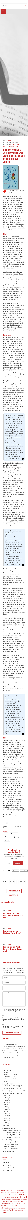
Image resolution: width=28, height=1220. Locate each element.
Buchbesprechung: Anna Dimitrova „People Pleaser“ (12, 932)
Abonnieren (18, 863)
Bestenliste (6, 1084)
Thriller (19, 1208)
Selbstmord (13, 1208)
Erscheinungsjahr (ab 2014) (11, 1093)
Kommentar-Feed (8, 1168)
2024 (6, 1118)
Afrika (9, 1191)
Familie (21, 1194)
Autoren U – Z (9, 1081)
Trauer (2, 1210)
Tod (23, 1208)
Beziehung (20, 1191)
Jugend (20, 1199)
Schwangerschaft (22, 1206)
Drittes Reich (20, 1192)
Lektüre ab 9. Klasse (11, 1137)
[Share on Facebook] (14, 882)
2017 (6, 1102)
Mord (8, 1203)
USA (5, 1210)
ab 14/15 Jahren (10, 1146)
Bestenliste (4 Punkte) (12, 1086)
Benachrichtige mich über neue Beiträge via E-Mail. (12, 1027)
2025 (6, 1120)
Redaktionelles (7, 1151)
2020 (6, 1109)
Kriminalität (17, 1201)
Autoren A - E (6, 146)
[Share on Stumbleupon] (17, 882)
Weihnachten (20, 1210)
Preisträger (24, 1203)
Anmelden (5, 1163)
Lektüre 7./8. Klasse (11, 1135)
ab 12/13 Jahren (16, 144)
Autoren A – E (9, 1072)
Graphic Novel (9, 1199)
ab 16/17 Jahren (10, 1149)
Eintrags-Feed (6, 1165)
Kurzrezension (7, 1128)
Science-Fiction (6, 1208)
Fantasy (3, 1197)
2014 (6, 1095)
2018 (6, 1105)
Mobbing (4, 1204)
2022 (6, 1114)
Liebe (21, 1201)
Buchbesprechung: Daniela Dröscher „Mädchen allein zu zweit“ (12, 948)
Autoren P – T (9, 1079)
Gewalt (3, 1199)
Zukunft (4, 1212)
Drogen (24, 1192)
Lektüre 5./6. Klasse (11, 1133)
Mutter (14, 1203)
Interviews (5, 1125)
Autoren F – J (9, 1074)
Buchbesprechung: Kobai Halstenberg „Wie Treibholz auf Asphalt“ (13, 915)
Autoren (5, 1070)
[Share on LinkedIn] (21, 882)
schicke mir (8, 1048)
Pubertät (3, 1206)
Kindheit (9, 1201)
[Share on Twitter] (10, 882)
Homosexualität (15, 1199)
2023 (11, 144)
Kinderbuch (4, 1201)
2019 (6, 1107)
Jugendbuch (24, 1199)
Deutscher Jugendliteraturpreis (12, 1091)
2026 (6, 1123)
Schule (17, 1206)
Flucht (8, 1197)
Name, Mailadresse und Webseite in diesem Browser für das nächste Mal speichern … (14, 1011)
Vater (8, 1210)
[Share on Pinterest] (24, 882)
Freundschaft (20, 1197)
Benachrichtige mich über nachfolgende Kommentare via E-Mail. (13, 1019)
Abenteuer (4, 1191)
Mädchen (18, 1203)
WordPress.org (7, 1170)
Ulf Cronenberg (8, 140)
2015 (6, 1098)
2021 (6, 1111)
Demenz (15, 870)
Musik (12, 1203)
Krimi (13, 1201)
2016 (6, 1100)
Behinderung (14, 1190)
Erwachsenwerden (11, 1195)
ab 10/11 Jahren (10, 1142)
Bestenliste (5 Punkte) (13, 146)
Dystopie (3, 1195)
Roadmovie (8, 1206)
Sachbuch (13, 1206)
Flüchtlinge (11, 1197)
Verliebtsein (13, 1210)
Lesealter (5, 1140)
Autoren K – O (9, 1077)
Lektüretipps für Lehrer (10, 1131)
